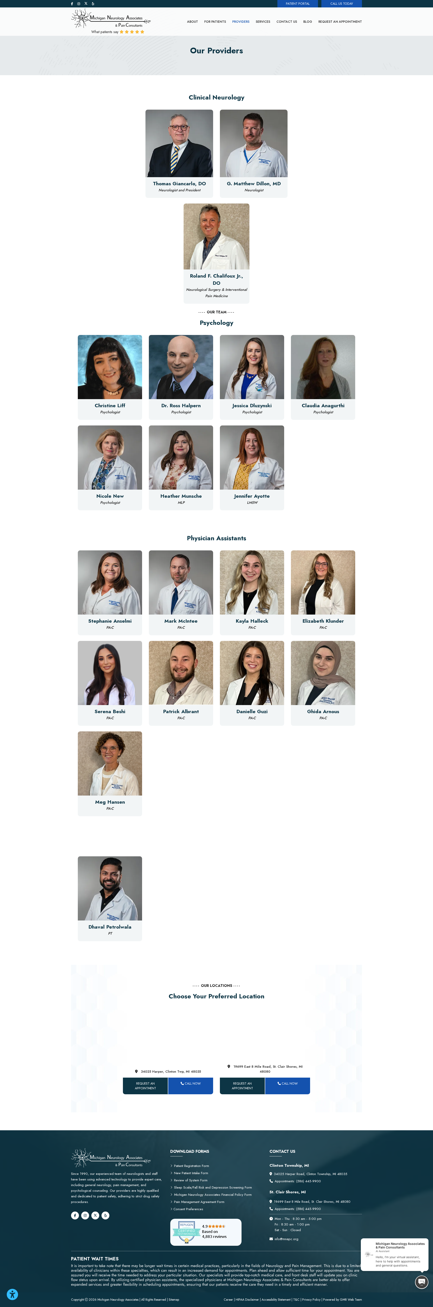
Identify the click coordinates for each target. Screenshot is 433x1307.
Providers (240, 21)
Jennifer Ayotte (252, 496)
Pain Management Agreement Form (199, 1201)
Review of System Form (190, 1180)
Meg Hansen (110, 801)
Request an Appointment (340, 21)
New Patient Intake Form (191, 1173)
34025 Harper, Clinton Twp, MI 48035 (171, 1071)
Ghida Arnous (323, 711)
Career (229, 1299)
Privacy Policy (311, 1299)
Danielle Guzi (252, 711)
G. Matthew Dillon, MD (254, 183)
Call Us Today (341, 3)
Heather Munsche (181, 496)
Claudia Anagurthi (323, 405)
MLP (181, 502)
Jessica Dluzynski (252, 405)
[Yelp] (93, 4)
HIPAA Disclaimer (248, 1299)
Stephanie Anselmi (110, 620)
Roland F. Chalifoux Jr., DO (216, 279)
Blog (307, 21)
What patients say (105, 31)
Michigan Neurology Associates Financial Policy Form (213, 1194)
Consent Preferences (187, 1209)
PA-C (110, 627)
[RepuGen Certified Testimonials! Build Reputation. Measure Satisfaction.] (206, 1232)
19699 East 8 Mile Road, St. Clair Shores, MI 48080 (268, 1069)
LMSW (252, 502)
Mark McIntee (181, 620)
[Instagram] (79, 4)
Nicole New (110, 496)
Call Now (192, 1083)
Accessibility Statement (276, 1299)
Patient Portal (298, 3)
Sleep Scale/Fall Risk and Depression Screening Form (213, 1187)
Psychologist (110, 412)
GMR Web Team (351, 1299)
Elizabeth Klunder (323, 620)
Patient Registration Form (191, 1165)
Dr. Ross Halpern (181, 405)
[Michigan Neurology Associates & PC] (111, 17)
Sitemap (174, 1299)
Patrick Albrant (181, 711)
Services (263, 21)
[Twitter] (86, 4)
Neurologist (253, 190)
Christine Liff (110, 405)
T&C (296, 1299)
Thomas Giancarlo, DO (179, 183)
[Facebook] (72, 4)
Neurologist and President (179, 190)
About (192, 21)
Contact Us (286, 21)
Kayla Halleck (252, 620)
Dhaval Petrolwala (109, 926)
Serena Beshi (109, 711)
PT (110, 933)
